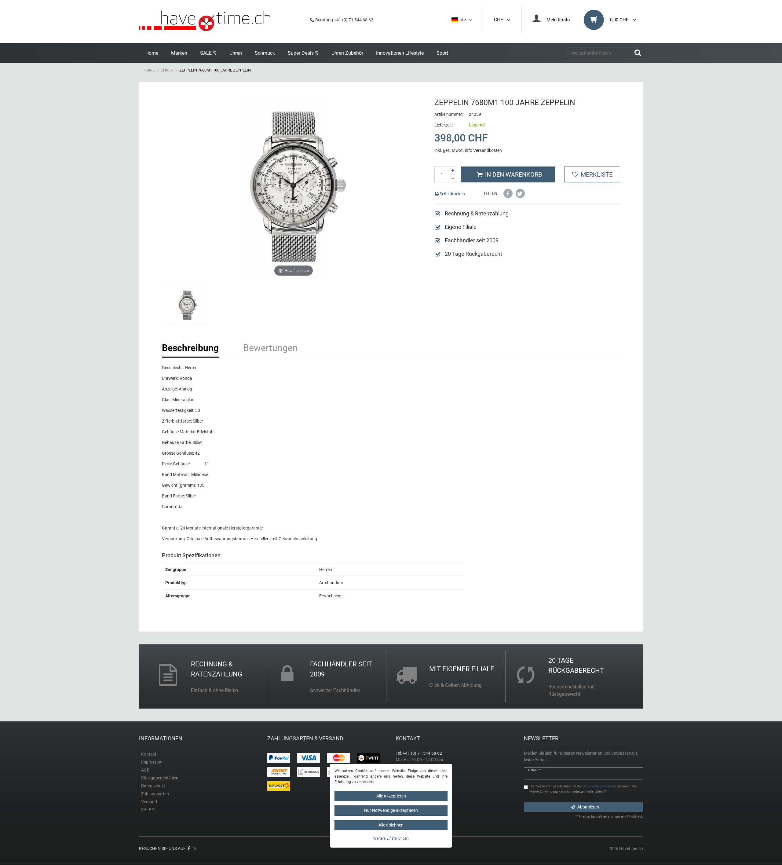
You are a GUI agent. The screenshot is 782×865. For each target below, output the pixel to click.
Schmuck (265, 53)
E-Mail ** (534, 770)
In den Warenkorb (513, 174)
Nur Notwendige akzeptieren (391, 810)
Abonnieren (588, 807)
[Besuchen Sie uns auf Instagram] (194, 848)
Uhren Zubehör (347, 53)
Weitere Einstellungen (391, 838)
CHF (500, 20)
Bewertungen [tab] (270, 348)
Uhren (235, 53)
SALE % (208, 53)
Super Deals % (303, 53)
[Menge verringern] (452, 178)
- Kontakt (147, 754)
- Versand (148, 801)
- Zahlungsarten (154, 793)
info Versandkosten (483, 150)
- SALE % (147, 809)
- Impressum (151, 762)
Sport (442, 53)
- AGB (144, 770)
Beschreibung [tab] (190, 348)
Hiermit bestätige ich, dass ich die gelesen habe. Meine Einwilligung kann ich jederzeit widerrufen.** (583, 789)
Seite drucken (452, 193)
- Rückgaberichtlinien (158, 777)
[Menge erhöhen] (452, 171)
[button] (508, 193)
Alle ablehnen (391, 825)
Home (151, 53)
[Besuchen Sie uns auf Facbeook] (189, 848)
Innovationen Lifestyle (400, 53)
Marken (179, 53)
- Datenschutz (152, 785)
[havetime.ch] (204, 21)
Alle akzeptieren (391, 796)
